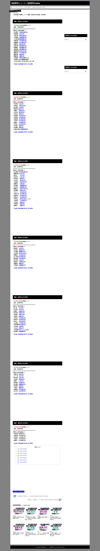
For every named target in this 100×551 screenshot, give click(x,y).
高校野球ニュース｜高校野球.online (25, 3)
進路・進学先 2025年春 (22, 451)
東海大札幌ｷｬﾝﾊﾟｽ (24, 57)
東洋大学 (21, 108)
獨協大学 (22, 203)
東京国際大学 (23, 47)
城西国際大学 (23, 39)
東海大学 (21, 114)
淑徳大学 (22, 54)
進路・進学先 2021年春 (22, 460)
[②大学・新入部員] (28, 64)
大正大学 (22, 33)
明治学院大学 (23, 45)
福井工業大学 (23, 35)
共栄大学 (22, 183)
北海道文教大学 (23, 32)
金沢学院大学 (23, 182)
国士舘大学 (22, 44)
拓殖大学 (21, 374)
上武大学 (21, 260)
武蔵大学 (22, 202)
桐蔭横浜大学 (22, 251)
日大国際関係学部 (24, 59)
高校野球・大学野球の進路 (19, 491)
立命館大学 (21, 382)
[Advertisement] (37, 77)
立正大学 (21, 309)
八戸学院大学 (23, 52)
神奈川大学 (22, 190)
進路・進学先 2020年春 (22, 462)
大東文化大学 (23, 51)
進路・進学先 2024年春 (22, 453)
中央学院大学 (23, 40)
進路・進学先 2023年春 (22, 455)
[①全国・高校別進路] (19, 64)
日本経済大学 (22, 124)
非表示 (38, 447)
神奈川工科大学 (23, 188)
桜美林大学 (21, 110)
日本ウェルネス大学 (23, 329)
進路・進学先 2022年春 (22, 457)
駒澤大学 (22, 178)
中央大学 (21, 103)
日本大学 (21, 107)
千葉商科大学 (22, 261)
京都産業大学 (23, 37)
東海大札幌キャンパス (25, 198)
